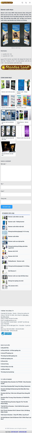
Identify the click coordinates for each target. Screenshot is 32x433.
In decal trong (5, 364)
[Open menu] (29, 2)
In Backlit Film (5, 348)
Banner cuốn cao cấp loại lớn (16, 241)
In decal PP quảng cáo (7, 353)
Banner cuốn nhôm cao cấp (15, 216)
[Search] (22, 2)
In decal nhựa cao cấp (7, 366)
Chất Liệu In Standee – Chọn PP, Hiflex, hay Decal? (15, 414)
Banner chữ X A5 (13, 251)
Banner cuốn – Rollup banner (16, 221)
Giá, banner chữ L (13, 285)
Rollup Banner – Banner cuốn (16, 261)
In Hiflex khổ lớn (5, 369)
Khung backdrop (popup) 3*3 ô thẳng (18, 266)
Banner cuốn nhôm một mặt (16, 226)
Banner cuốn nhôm (13, 236)
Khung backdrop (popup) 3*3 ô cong (18, 231)
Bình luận (3, 164)
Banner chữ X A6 (13, 256)
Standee (9, 313)
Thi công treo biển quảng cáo (9, 356)
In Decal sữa (4, 361)
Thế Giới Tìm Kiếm (9, 315)
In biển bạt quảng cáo (7, 358)
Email (2, 191)
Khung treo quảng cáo (23, 313)
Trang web (3, 198)
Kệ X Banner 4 (12, 271)
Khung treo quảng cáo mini (15, 281)
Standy (14, 313)
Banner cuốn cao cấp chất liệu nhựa (18, 276)
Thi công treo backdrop (7, 372)
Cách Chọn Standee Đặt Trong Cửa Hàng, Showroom (15, 386)
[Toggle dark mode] (26, 2)
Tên (2, 184)
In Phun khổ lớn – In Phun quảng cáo (11, 350)
